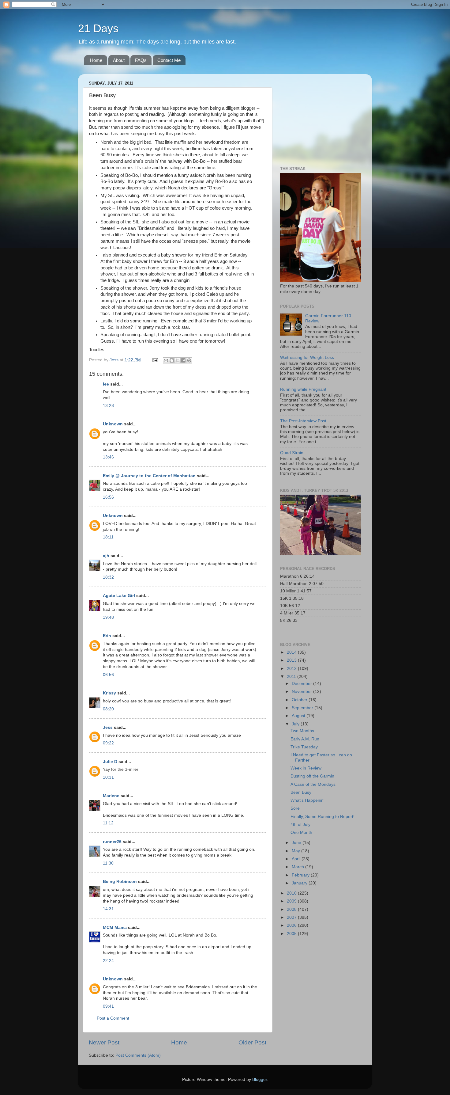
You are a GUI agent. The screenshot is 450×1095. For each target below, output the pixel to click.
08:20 (108, 709)
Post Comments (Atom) (138, 1055)
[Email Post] (154, 360)
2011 (292, 676)
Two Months (302, 730)
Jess (108, 727)
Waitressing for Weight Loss (307, 357)
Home (96, 60)
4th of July (300, 824)
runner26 (112, 841)
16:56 (108, 497)
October (300, 700)
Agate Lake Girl (119, 595)
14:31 (108, 909)
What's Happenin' (307, 800)
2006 (292, 925)
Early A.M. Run (305, 739)
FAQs (141, 60)
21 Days (98, 28)
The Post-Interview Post (303, 421)
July (296, 724)
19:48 (108, 617)
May (296, 851)
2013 (292, 660)
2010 (292, 893)
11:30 (108, 863)
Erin (107, 635)
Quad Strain (291, 453)
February (301, 875)
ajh (106, 555)
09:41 (108, 1006)
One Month (301, 832)
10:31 (108, 777)
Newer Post (104, 1042)
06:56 (108, 674)
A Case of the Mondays (313, 784)
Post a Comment (113, 1018)
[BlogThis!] (172, 360)
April (297, 859)
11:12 (108, 823)
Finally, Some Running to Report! (322, 816)
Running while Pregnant (303, 389)
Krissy (109, 693)
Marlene (111, 795)
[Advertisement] (318, 117)
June (297, 842)
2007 (292, 917)
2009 (292, 901)
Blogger (259, 1079)
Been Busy (301, 792)
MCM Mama (115, 927)
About (119, 60)
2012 (292, 668)
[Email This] (166, 360)
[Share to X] (177, 360)
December (302, 683)
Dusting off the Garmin (312, 776)
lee (106, 384)
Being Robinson (120, 881)
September (303, 707)
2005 (292, 933)
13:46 (108, 457)
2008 (292, 909)
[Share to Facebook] (183, 360)
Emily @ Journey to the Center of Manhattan (149, 475)
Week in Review (306, 768)
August (299, 715)
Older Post (252, 1042)
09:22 (108, 743)
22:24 (108, 960)
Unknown (113, 424)
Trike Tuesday (304, 747)
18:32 (108, 577)
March (298, 867)
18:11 (108, 537)
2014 (292, 652)
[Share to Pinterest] (189, 360)
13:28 (108, 405)
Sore (295, 808)
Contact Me (169, 60)
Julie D (110, 761)
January (300, 883)
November (302, 691)
